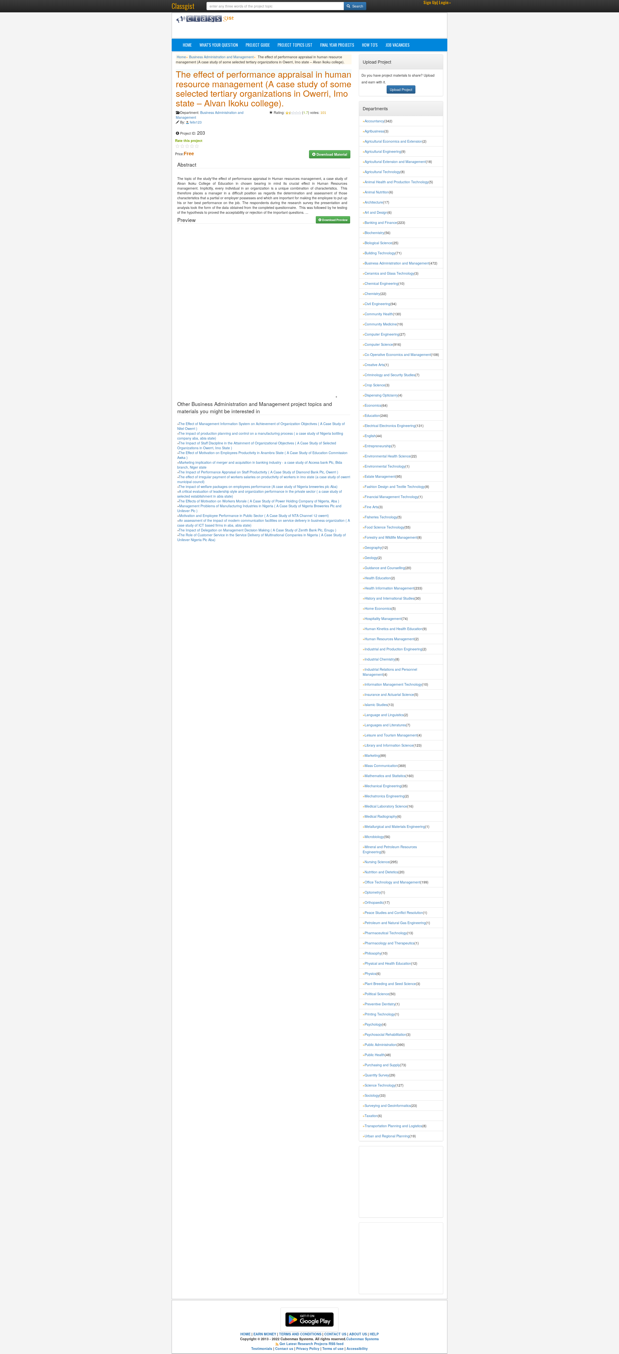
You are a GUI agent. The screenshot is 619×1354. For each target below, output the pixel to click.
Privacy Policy (307, 1348)
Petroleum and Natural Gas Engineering (395, 922)
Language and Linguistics (384, 714)
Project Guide (258, 45)
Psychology (373, 1024)
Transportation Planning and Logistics (393, 1125)
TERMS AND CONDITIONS (300, 1334)
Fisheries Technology (381, 517)
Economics (373, 405)
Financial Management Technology (391, 496)
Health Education (378, 577)
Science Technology (380, 1085)
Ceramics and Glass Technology (389, 273)
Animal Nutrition (377, 192)
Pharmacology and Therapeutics (389, 943)
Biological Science (378, 242)
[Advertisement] (332, 26)
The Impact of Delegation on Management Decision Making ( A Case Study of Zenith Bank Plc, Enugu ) (257, 530)
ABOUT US (358, 1334)
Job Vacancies (397, 45)
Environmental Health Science (388, 456)
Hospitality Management (383, 618)
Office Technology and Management (392, 882)
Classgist (183, 6)
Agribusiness (374, 131)
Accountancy (374, 120)
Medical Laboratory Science (386, 806)
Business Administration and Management (221, 56)
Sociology (372, 1095)
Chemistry (372, 293)
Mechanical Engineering (383, 785)
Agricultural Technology (382, 171)
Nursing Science (377, 861)
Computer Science (379, 344)
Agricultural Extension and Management (395, 161)
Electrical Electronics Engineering (390, 425)
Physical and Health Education (388, 963)
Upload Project (401, 89)
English (370, 435)
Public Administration (381, 1044)
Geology (371, 557)
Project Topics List (295, 45)
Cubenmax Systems (362, 1338)
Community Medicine (381, 324)
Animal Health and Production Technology (397, 181)
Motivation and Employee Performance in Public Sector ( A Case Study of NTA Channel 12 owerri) (254, 515)
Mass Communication (381, 765)
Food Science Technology (384, 527)
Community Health (379, 313)
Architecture (374, 202)
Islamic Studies (376, 704)
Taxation (371, 1115)
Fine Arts (371, 506)
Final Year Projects (337, 45)
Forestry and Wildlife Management (391, 537)
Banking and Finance (381, 222)
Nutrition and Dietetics (381, 871)
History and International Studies (389, 598)
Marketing (372, 755)
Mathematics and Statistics (385, 775)
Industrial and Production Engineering (393, 649)
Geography (373, 547)
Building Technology (380, 252)
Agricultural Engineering (383, 151)
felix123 (196, 122)
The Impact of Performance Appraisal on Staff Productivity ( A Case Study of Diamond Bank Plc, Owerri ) (258, 472)
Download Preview (334, 220)
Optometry (373, 892)
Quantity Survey (377, 1075)
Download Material (331, 154)
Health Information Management (389, 588)
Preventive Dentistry (380, 1003)
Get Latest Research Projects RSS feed (312, 1343)
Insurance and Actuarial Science (389, 694)
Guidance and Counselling (385, 567)
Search (357, 6)
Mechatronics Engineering (385, 796)
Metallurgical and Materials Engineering (395, 826)
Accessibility (357, 1348)
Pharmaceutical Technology (386, 932)
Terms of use (333, 1348)
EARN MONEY (264, 1334)
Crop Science (375, 385)
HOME (245, 1334)
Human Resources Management (389, 638)
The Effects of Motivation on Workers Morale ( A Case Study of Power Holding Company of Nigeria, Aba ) (259, 501)
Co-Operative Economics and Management (398, 354)
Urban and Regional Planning (387, 1135)
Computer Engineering (382, 334)
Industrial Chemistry (380, 659)
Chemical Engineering (381, 283)
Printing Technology (380, 1014)
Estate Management (380, 476)
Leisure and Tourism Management (391, 735)
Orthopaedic (374, 902)
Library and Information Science (389, 745)
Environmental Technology (385, 466)
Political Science (377, 993)
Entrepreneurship (378, 445)
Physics (370, 973)
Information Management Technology (393, 684)
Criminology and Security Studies (390, 374)
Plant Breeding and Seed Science (390, 983)
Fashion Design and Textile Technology (395, 486)
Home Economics (378, 608)
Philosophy (373, 953)
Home (187, 45)
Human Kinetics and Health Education (393, 628)
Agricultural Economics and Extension (393, 141)
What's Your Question (218, 45)
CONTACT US (335, 1334)
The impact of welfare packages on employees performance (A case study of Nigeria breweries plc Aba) (258, 486)
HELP (374, 1334)
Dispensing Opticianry (381, 395)
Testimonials (261, 1348)
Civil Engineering (377, 303)
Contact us (284, 1348)
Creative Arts (374, 364)
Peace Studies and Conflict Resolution (394, 912)
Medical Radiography (381, 816)
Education (372, 415)
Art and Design (376, 212)
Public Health (375, 1054)
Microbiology (374, 836)
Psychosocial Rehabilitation (385, 1034)
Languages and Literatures (385, 724)
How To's (370, 45)
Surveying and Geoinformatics (388, 1105)
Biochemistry (374, 232)
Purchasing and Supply (382, 1064)
